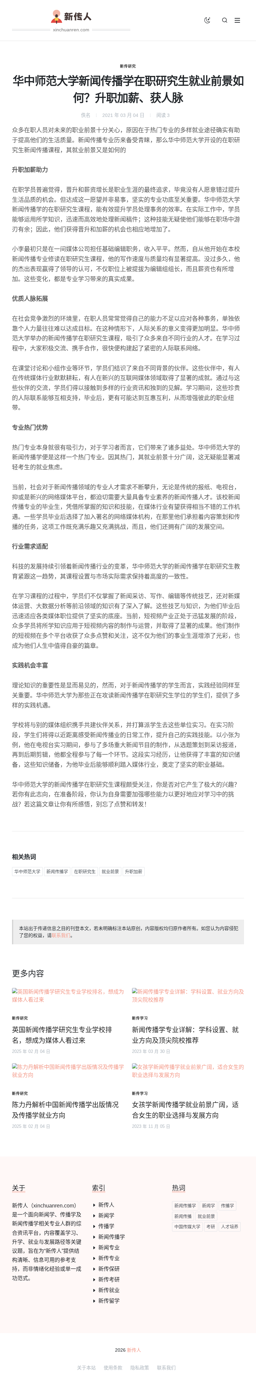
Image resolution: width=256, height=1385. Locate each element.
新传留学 (109, 1301)
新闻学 (106, 1215)
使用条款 (113, 1367)
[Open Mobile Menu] (237, 20)
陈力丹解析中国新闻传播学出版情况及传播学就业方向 (65, 1110)
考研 (210, 1226)
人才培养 (229, 1226)
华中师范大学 (27, 871)
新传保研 (109, 1269)
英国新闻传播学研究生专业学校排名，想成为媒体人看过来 (62, 1035)
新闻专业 (109, 1247)
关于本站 (86, 1367)
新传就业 (109, 1290)
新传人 (106, 1205)
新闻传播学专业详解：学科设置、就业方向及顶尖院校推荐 (185, 1035)
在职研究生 (85, 871)
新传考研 (109, 1279)
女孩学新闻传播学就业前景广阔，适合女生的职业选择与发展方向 (185, 1110)
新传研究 (128, 66)
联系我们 (61, 935)
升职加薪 (133, 871)
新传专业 (109, 1258)
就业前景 (110, 871)
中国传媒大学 (187, 1226)
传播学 (106, 1226)
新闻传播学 (57, 871)
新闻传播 (183, 1216)
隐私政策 (139, 1367)
